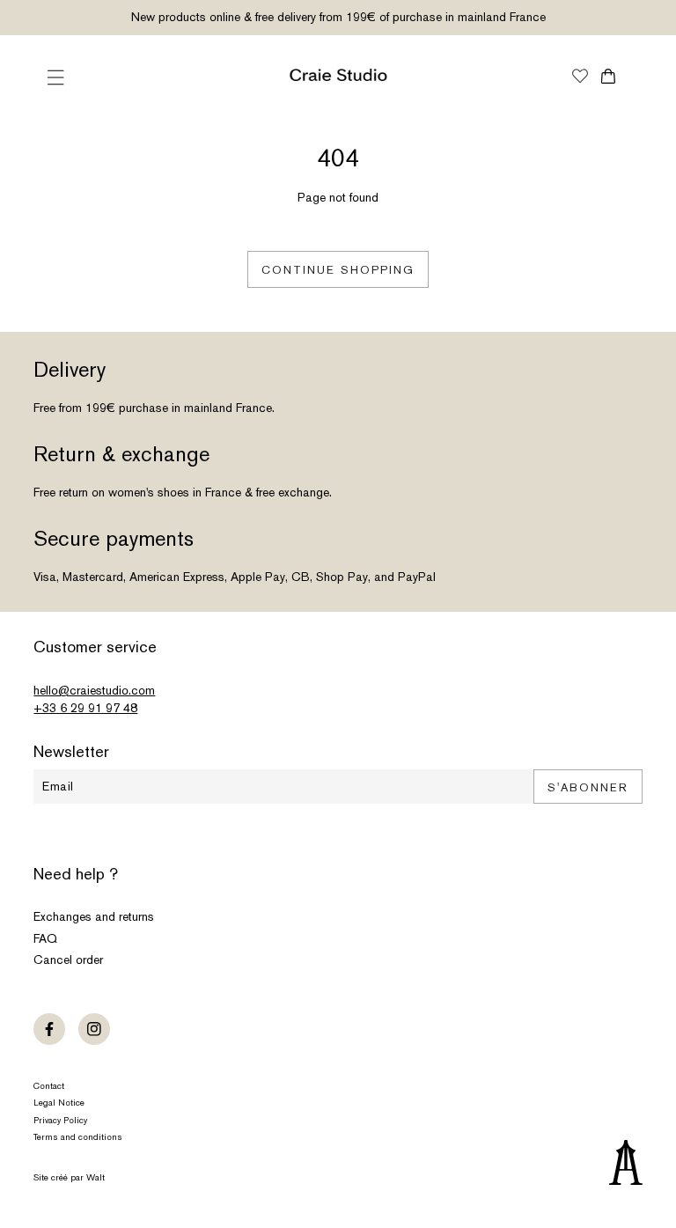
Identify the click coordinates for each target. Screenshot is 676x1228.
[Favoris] (580, 77)
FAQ (45, 938)
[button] (55, 77)
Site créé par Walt (69, 1177)
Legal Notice (58, 1102)
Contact (48, 1086)
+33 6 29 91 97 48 (85, 708)
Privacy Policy (60, 1120)
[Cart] (608, 76)
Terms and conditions (77, 1137)
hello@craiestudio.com (94, 690)
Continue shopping (338, 269)
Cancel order (68, 959)
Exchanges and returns (93, 916)
